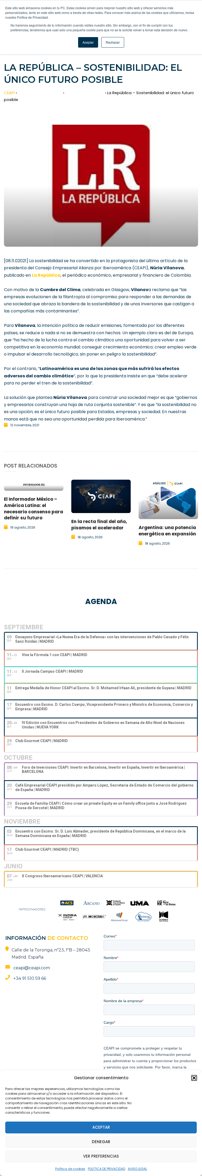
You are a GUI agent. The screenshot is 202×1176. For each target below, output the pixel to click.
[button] (194, 1078)
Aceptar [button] (88, 42)
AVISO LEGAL (137, 1169)
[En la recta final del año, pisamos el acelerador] (101, 496)
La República (46, 275)
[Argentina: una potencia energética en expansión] (168, 499)
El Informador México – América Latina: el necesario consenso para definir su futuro (33, 508)
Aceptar (101, 1127)
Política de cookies (70, 1169)
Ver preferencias (101, 1156)
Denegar (101, 1141)
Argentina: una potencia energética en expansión (167, 530)
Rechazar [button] (113, 42)
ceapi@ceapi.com (31, 967)
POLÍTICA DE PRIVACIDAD (106, 1169)
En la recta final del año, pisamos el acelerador (99, 524)
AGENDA (101, 601)
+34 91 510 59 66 (29, 978)
